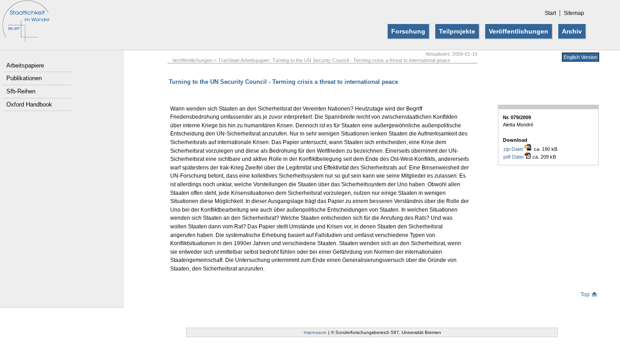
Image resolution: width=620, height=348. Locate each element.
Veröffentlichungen (518, 31)
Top (585, 294)
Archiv (572, 31)
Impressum (315, 332)
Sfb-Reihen (20, 91)
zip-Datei (513, 149)
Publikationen (24, 78)
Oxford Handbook (29, 104)
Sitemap (574, 13)
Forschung (408, 31)
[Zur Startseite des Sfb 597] (25, 40)
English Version (580, 57)
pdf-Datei (514, 157)
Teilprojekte (457, 31)
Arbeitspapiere (25, 65)
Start (550, 13)
